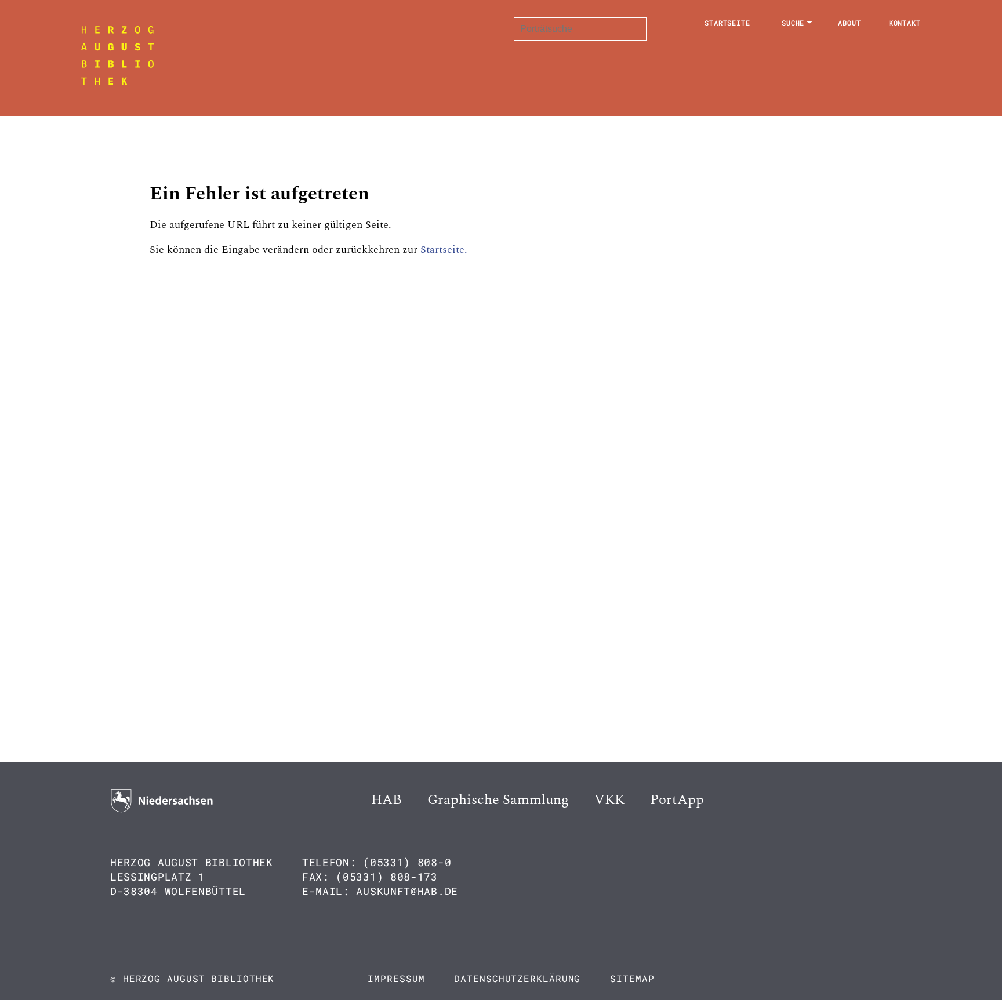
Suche (793, 22)
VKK (609, 800)
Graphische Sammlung (498, 800)
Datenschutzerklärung (517, 978)
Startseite (727, 22)
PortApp (677, 800)
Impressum (396, 978)
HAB (386, 800)
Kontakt (905, 22)
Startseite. (443, 249)
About (849, 22)
